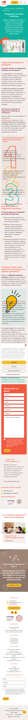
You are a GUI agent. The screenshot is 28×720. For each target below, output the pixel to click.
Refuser (14, 366)
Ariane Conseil (14, 597)
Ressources (14, 663)
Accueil (6, 8)
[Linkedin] (12, 612)
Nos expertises (14, 624)
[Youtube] (15, 612)
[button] (25, 345)
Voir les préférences (14, 371)
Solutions (12, 8)
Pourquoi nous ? (14, 635)
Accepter (14, 362)
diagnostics (8, 120)
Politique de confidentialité (13, 374)
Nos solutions (14, 646)
